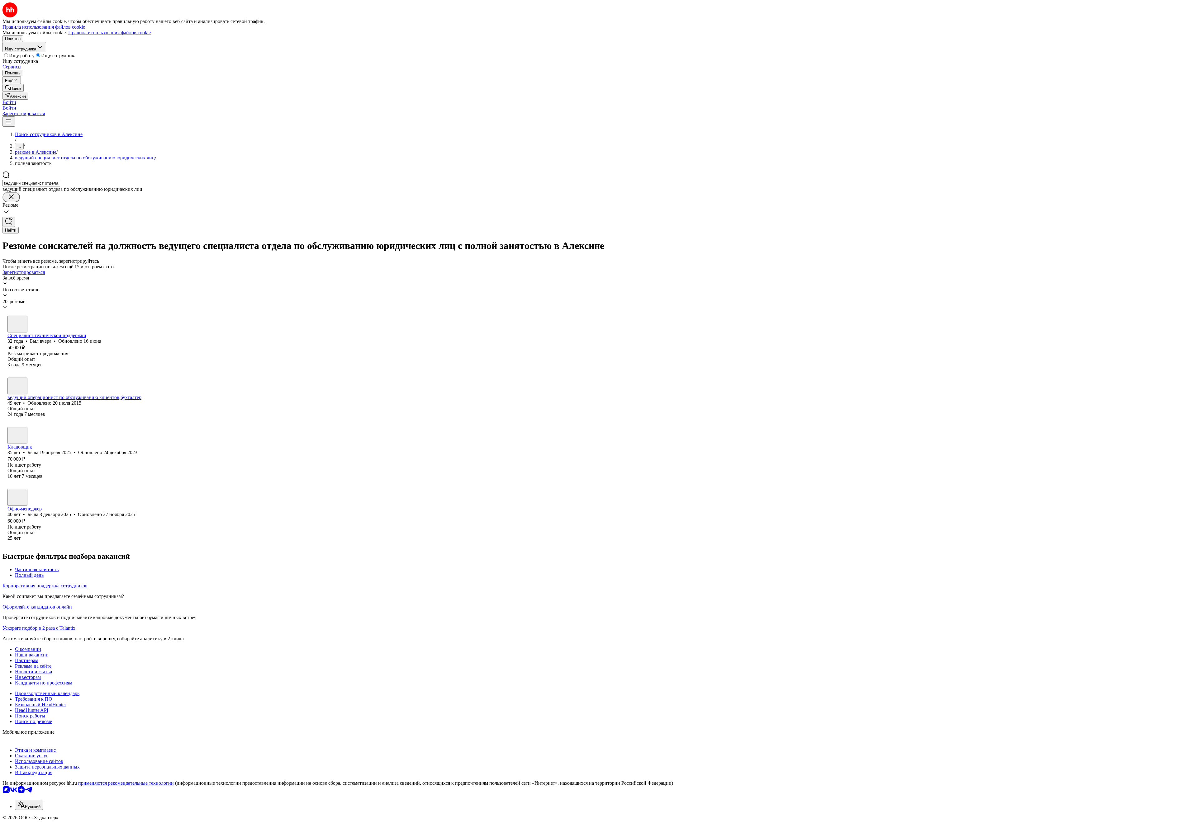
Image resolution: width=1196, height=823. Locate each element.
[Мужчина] (17, 324)
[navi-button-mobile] (8, 121)
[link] (13, 88)
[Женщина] (17, 386)
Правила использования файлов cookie (109, 32)
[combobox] (31, 183)
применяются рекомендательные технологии (126, 783)
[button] (9, 102)
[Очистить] (11, 197)
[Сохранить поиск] (8, 222)
